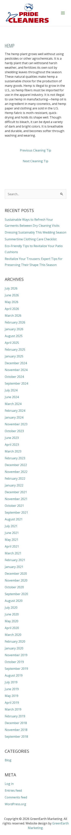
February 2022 (15, 478)
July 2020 (11, 607)
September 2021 (16, 512)
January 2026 (14, 329)
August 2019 (14, 675)
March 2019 (13, 709)
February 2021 (15, 560)
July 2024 (11, 390)
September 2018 (16, 736)
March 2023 (13, 451)
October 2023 (14, 431)
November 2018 (16, 730)
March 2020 (13, 635)
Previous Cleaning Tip (35, 150)
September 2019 (16, 669)
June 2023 (12, 438)
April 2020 (12, 628)
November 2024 (16, 370)
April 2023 (12, 444)
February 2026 (15, 322)
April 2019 (12, 703)
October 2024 (14, 377)
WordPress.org (15, 804)
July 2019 (11, 682)
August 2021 (14, 519)
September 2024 (16, 383)
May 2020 (11, 621)
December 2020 (16, 574)
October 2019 (14, 662)
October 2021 (14, 506)
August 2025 (14, 336)
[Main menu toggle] (63, 13)
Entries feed (13, 790)
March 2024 (13, 404)
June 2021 (12, 533)
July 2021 (11, 526)
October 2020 (14, 587)
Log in (9, 784)
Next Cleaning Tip (35, 161)
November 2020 (16, 580)
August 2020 (14, 601)
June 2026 (12, 295)
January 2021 (14, 567)
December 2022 (16, 465)
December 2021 (16, 492)
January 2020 (14, 648)
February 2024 (15, 411)
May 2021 (11, 540)
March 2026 (13, 315)
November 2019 (16, 655)
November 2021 (16, 499)
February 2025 (15, 349)
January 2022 (14, 485)
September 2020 (16, 594)
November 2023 (16, 424)
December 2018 (16, 723)
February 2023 (15, 458)
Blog (8, 760)
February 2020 (15, 641)
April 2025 (12, 343)
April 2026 (12, 309)
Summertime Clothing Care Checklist (31, 239)
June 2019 (12, 689)
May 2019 (11, 696)
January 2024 (14, 417)
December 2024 (16, 363)
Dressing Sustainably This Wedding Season (35, 232)
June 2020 (12, 614)
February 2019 (15, 716)
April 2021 (12, 546)
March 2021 (13, 553)
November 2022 (16, 472)
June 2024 (12, 397)
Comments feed (16, 797)
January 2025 (14, 356)
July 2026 (11, 288)
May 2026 (11, 302)
